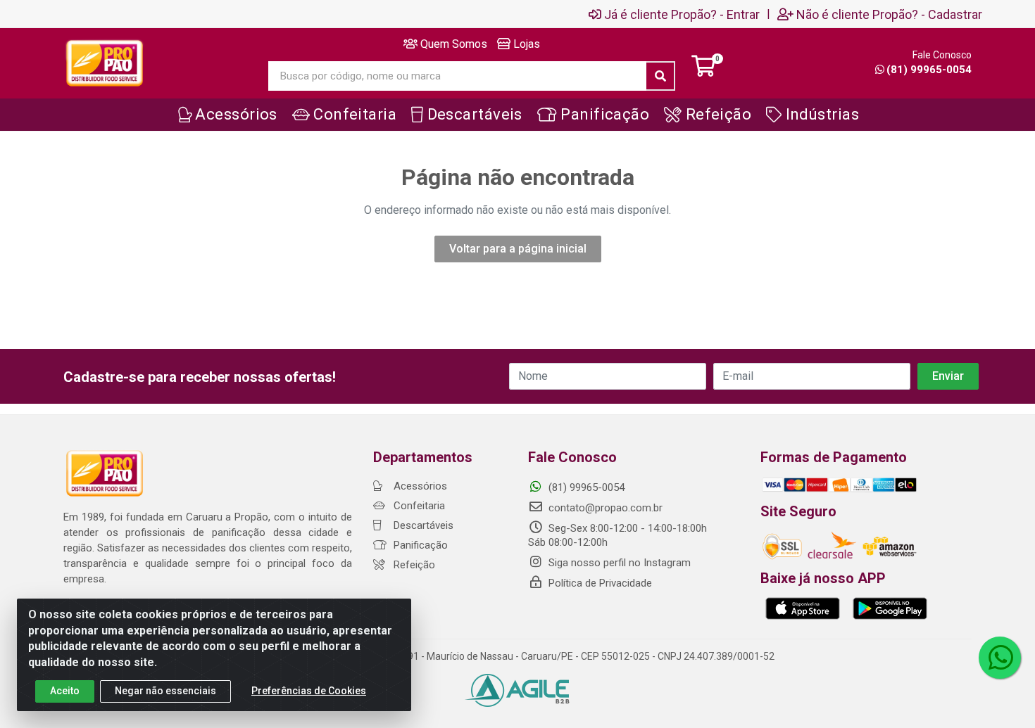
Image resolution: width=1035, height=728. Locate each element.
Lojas (525, 44)
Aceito (65, 690)
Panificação (419, 545)
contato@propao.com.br (605, 508)
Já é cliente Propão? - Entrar (682, 14)
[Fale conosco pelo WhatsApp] (1000, 658)
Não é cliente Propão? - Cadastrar (889, 14)
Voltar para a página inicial (517, 248)
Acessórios (419, 486)
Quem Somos (452, 44)
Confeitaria (418, 505)
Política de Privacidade (599, 583)
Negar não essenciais (165, 690)
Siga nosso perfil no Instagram (618, 562)
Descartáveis (422, 525)
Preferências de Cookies (308, 690)
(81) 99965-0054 (929, 69)
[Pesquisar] (660, 76)
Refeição (413, 564)
